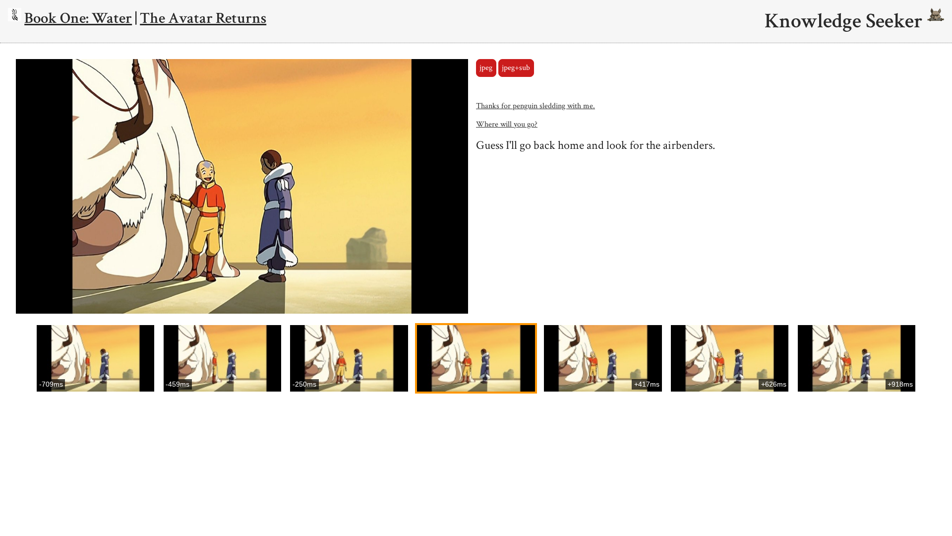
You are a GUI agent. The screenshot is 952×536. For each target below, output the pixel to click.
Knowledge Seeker (846, 21)
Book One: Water (78, 18)
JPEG (485, 68)
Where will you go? (506, 124)
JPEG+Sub (516, 68)
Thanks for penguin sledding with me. (535, 106)
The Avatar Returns (203, 18)
